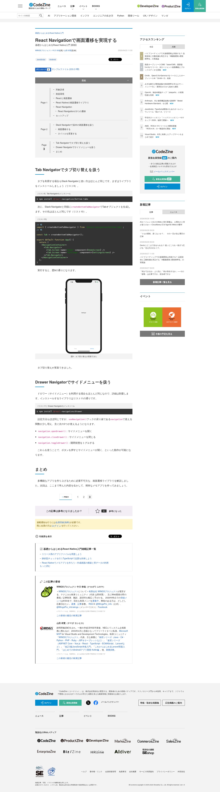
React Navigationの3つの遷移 (72, 111)
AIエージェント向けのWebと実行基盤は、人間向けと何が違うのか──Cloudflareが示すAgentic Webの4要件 (162, 223)
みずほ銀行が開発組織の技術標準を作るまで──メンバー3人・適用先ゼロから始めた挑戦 (164, 85)
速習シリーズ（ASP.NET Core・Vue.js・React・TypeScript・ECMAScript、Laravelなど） (91, 643)
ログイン (56, 525)
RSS (91, 603)
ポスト (116, 59)
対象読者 (60, 89)
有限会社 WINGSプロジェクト (103, 591)
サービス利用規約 (146, 771)
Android (52, 59)
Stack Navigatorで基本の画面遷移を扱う (75, 124)
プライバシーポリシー (166, 771)
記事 (72, 5)
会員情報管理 (110, 771)
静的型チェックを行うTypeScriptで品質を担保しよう (67, 558)
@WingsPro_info (104, 603)
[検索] (40, 15)
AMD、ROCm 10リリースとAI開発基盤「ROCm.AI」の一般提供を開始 (160, 127)
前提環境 (60, 93)
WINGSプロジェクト (68, 591)
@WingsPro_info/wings (67, 606)
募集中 (95, 600)
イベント (83, 5)
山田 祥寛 (68, 50)
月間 (173, 46)
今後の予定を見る (163, 333)
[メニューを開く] (20, 6)
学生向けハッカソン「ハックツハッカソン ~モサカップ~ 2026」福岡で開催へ (164, 118)
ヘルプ (84, 771)
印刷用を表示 (45, 536)
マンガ (164, 15)
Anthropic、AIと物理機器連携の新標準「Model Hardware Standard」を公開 (164, 102)
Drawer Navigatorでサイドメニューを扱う (75, 147)
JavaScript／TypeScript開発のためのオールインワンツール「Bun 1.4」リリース (164, 110)
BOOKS (96, 5)
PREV (66, 497)
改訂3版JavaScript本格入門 (78, 646)
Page (44, 102)
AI (49, 15)
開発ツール (133, 15)
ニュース (62, 5)
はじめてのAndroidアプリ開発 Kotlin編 (81, 649)
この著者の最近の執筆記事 (69, 615)
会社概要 (132, 771)
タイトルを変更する (67, 133)
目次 (84, 80)
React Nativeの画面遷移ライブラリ (72, 102)
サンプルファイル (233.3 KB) (65, 69)
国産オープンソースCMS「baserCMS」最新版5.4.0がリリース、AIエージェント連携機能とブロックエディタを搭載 (165, 67)
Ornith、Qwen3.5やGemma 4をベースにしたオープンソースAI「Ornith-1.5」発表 (165, 76)
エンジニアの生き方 (103, 15)
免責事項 (122, 771)
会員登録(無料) (63, 522)
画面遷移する (64, 129)
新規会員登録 (163, 179)
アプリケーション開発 (65, 15)
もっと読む (45, 565)
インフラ (84, 15)
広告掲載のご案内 (173, 702)
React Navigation (64, 106)
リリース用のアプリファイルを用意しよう (62, 553)
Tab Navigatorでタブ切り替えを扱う (73, 142)
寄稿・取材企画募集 (149, 702)
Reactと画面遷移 (64, 98)
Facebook (102, 606)
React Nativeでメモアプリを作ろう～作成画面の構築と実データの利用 (75, 562)
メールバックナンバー (164, 171)
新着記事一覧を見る (162, 281)
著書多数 (110, 649)
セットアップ (62, 115)
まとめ (59, 151)
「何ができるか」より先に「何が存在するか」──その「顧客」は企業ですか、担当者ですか (162, 272)
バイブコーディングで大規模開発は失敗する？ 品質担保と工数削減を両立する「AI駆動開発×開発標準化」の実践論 (165, 56)
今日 (151, 46)
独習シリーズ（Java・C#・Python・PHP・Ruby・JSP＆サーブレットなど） (91, 639)
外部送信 (181, 771)
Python (120, 15)
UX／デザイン (150, 15)
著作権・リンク (96, 771)
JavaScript (41, 59)
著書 (73, 603)
